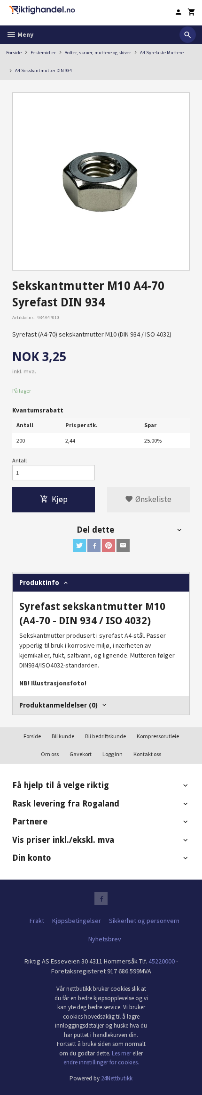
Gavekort (81, 753)
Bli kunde (63, 736)
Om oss (50, 753)
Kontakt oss (147, 753)
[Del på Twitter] (79, 545)
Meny (24, 34)
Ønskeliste (152, 499)
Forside (14, 52)
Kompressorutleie (158, 736)
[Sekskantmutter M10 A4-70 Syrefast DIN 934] (101, 181)
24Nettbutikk (116, 1078)
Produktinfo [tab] (39, 582)
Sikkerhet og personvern (144, 920)
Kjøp (60, 499)
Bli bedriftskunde (105, 736)
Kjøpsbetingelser (76, 920)
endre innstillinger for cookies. (101, 1062)
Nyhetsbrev (104, 939)
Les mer (122, 1053)
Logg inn (112, 753)
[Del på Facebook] (94, 545)
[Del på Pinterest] (108, 545)
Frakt (37, 920)
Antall (19, 460)
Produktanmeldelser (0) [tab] (58, 705)
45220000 (161, 961)
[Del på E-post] (123, 545)
